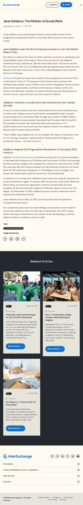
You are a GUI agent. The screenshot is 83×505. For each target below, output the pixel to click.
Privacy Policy (68, 497)
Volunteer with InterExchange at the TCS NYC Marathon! (20, 316)
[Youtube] (78, 456)
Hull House (8, 78)
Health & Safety (44, 497)
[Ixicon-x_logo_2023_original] (67, 456)
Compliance (56, 497)
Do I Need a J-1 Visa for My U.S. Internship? (21, 403)
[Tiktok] (73, 456)
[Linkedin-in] (62, 456)
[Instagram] (57, 456)
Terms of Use (52, 500)
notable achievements (23, 157)
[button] (81, 5)
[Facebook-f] (52, 456)
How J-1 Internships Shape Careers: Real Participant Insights (58, 317)
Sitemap (63, 500)
